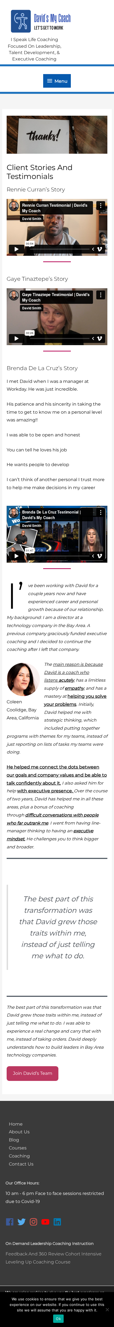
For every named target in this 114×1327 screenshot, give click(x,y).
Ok (58, 1318)
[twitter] (22, 1222)
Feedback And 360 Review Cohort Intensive (54, 1254)
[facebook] (11, 1222)
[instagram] (34, 1222)
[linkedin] (58, 1222)
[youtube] (46, 1222)
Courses (18, 1148)
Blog (14, 1140)
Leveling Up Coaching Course (38, 1262)
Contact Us (21, 1164)
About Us (19, 1131)
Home (16, 1124)
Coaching (19, 1156)
